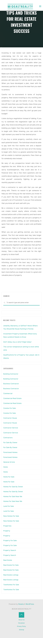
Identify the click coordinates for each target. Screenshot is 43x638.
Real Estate (7, 560)
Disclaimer (21, 623)
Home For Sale (8, 477)
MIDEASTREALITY (20, 6)
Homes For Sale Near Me (12, 496)
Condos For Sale (9, 408)
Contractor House (10, 418)
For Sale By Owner (10, 442)
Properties (7, 526)
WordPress (30, 604)
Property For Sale (10, 540)
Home (5, 467)
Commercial (7, 393)
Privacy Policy (21, 626)
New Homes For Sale (11, 516)
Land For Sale (8, 506)
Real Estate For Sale (11, 565)
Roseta (21, 604)
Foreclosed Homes (10, 452)
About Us (22, 620)
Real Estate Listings (10, 575)
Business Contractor (11, 384)
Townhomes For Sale (11, 585)
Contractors (8, 438)
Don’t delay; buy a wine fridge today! (17, 342)
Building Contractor (10, 374)
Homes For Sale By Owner (13, 487)
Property (6, 531)
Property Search (9, 550)
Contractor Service (10, 428)
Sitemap (21, 629)
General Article (9, 462)
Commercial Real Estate (12, 398)
